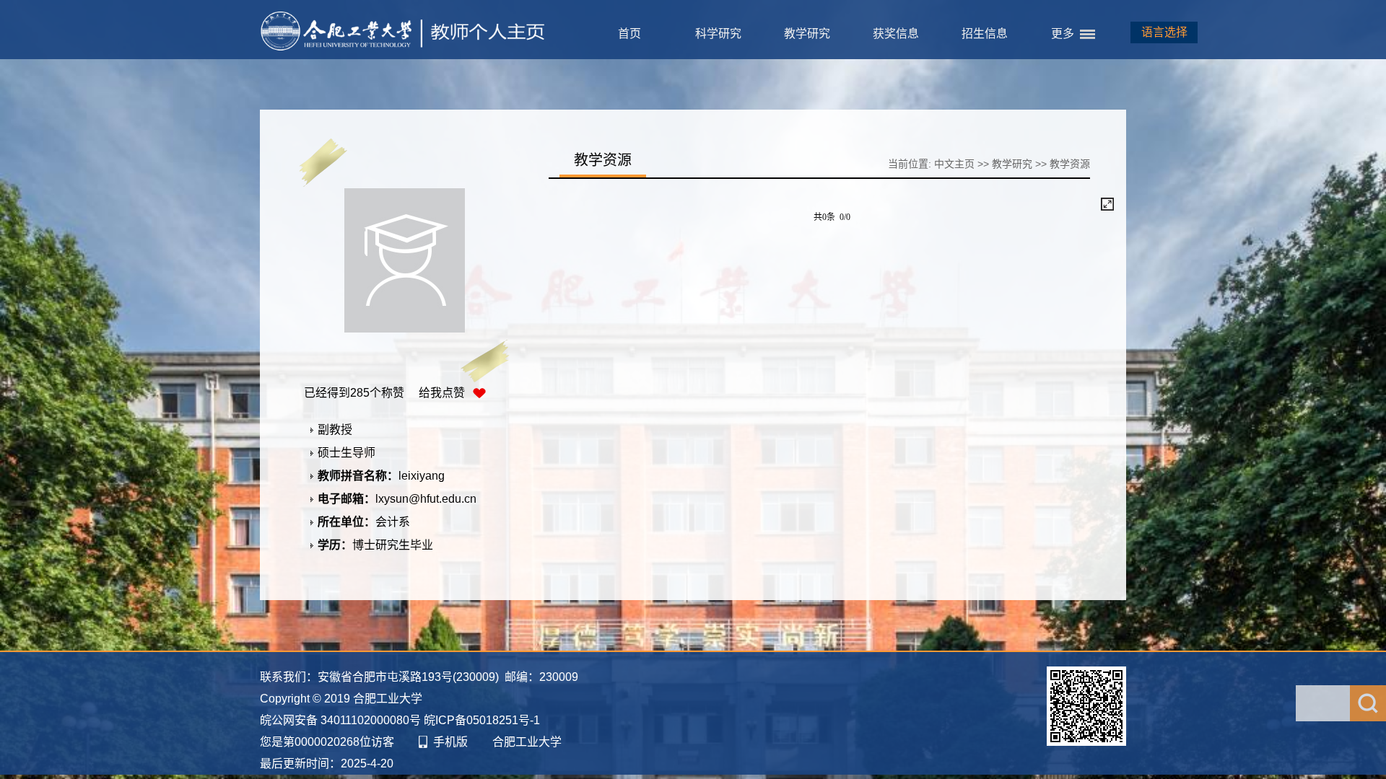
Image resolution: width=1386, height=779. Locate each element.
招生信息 (985, 33)
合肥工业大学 (527, 742)
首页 (629, 33)
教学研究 (807, 33)
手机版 (450, 742)
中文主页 (954, 164)
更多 (1062, 33)
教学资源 (1070, 164)
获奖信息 (896, 33)
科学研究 (718, 33)
